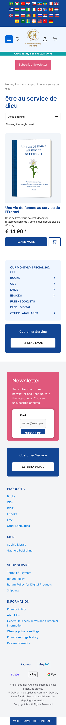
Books (15, 278)
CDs (13, 283)
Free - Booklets (22, 301)
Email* (23, 415)
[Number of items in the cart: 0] (55, 39)
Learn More (26, 241)
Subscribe (33, 433)
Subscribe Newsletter (33, 64)
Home (9, 84)
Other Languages (24, 313)
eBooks (16, 295)
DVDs (14, 289)
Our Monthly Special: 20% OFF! (33, 53)
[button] (55, 241)
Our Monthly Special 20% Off (30, 270)
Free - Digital (20, 307)
